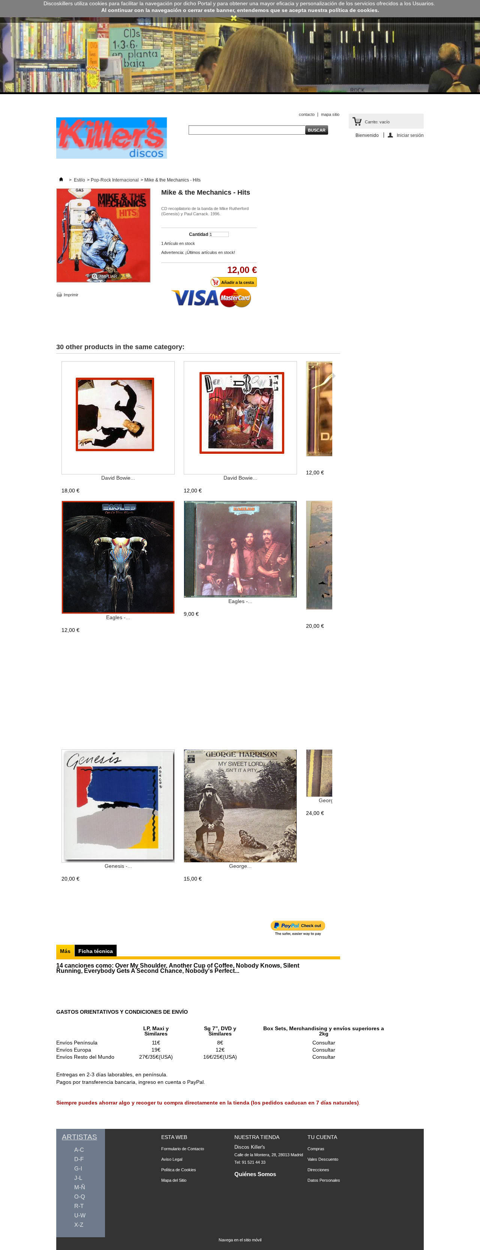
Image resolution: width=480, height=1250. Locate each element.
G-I (78, 1168)
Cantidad (198, 234)
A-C (79, 1149)
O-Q (79, 1196)
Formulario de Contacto (182, 1148)
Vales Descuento (323, 1159)
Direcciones (318, 1169)
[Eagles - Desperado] (240, 550)
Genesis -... (118, 866)
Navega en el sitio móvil (240, 1240)
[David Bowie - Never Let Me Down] (240, 418)
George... (240, 866)
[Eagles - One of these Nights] (118, 558)
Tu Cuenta (322, 1137)
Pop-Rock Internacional (115, 180)
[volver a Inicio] (61, 180)
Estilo (79, 180)
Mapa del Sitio (173, 1180)
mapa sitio (330, 114)
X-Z (78, 1224)
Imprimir (71, 295)
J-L (78, 1178)
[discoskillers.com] (111, 157)
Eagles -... (118, 617)
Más (65, 951)
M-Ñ (79, 1187)
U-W (80, 1215)
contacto (307, 114)
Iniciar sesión (410, 135)
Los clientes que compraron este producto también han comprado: (58, 375)
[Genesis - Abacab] (118, 806)
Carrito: (377, 122)
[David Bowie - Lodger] (118, 418)
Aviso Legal (171, 1159)
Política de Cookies (178, 1169)
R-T (79, 1206)
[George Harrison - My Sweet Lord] (240, 806)
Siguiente (334, 375)
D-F (79, 1159)
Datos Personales (324, 1180)
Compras (316, 1148)
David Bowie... (118, 478)
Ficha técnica (95, 951)
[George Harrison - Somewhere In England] (330, 773)
